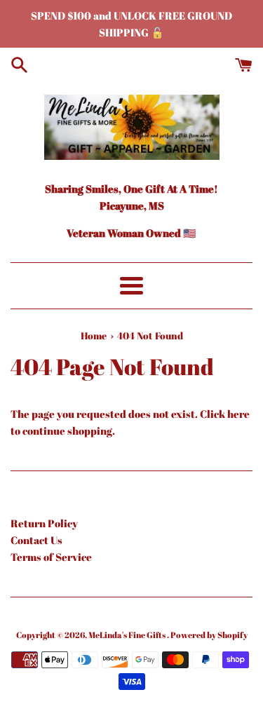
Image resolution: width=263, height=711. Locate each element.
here (238, 414)
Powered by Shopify (209, 634)
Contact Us (36, 540)
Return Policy (44, 523)
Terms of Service (51, 557)
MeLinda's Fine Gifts (127, 634)
